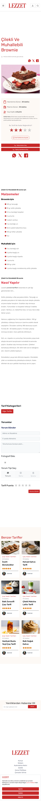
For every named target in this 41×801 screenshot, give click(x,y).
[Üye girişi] (32, 6)
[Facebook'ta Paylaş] (37, 61)
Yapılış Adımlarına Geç (21, 149)
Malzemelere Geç (21, 145)
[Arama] (38, 6)
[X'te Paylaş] (33, 61)
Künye (20, 761)
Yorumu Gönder (34, 491)
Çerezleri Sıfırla (20, 772)
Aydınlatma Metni (20, 765)
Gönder (32, 706)
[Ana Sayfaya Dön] (20, 753)
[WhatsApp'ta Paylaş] (29, 61)
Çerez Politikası (20, 770)
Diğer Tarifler (7, 411)
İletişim (20, 763)
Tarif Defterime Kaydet (21, 137)
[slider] (20, 130)
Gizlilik (20, 768)
